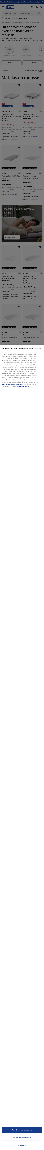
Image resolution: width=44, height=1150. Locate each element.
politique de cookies (22, 386)
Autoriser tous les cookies (22, 1130)
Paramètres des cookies (22, 1138)
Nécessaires (22, 1145)
